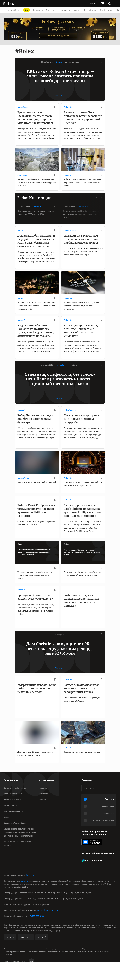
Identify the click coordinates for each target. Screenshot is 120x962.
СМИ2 (8, 937)
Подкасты (65, 9)
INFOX (40, 937)
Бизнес (59, 62)
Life (84, 9)
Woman (93, 9)
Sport (102, 9)
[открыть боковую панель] (102, 3)
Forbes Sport (22, 107)
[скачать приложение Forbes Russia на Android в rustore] (91, 842)
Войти (92, 3)
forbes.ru (30, 875)
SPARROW (24, 937)
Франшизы (51, 9)
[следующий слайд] (101, 197)
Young (111, 9)
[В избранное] (101, 62)
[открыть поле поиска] (109, 3)
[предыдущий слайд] (96, 197)
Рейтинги (38, 9)
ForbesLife (68, 107)
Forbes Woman (70, 230)
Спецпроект (22, 175)
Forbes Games (17, 9)
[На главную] (8, 3)
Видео (76, 9)
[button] (116, 3)
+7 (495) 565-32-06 (36, 916)
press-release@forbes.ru (47, 910)
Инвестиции (38, 206)
